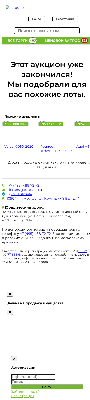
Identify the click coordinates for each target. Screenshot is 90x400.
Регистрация (65, 19)
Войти (36, 19)
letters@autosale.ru (25, 190)
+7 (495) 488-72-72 (23, 185)
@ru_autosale (20, 194)
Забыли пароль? (25, 391)
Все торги (22, 40)
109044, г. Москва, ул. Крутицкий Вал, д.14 (43, 198)
